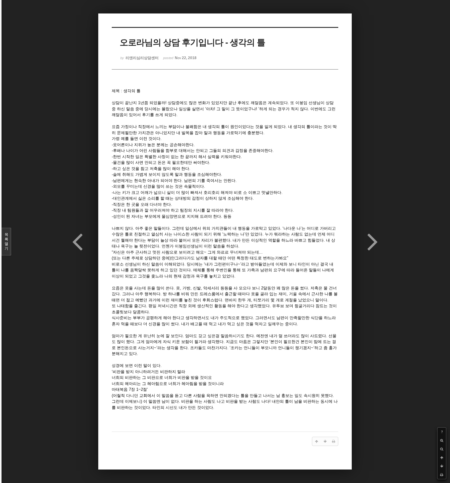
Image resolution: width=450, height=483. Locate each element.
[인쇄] (441, 474)
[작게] (441, 449)
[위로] (441, 457)
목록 (6, 241)
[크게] (441, 440)
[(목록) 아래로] (441, 466)
